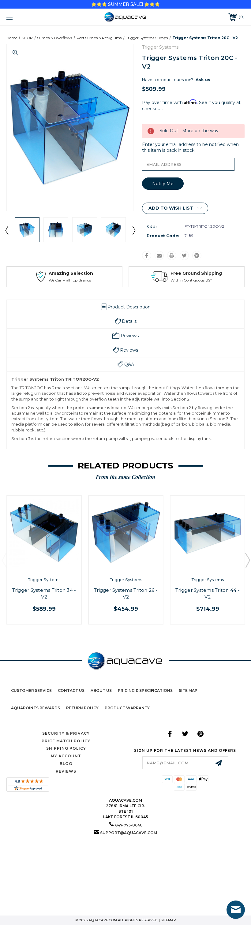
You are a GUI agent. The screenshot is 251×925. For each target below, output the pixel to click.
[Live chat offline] (236, 910)
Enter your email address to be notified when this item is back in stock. (190, 147)
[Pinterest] (196, 255)
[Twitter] (184, 255)
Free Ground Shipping (196, 273)
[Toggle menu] (30, 17)
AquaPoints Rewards (35, 708)
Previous (6, 230)
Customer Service (31, 690)
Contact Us (71, 690)
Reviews (66, 771)
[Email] (159, 255)
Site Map (188, 690)
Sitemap (168, 920)
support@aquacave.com (128, 832)
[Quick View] (37, 565)
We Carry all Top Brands (70, 280)
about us (101, 690)
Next (133, 230)
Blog (66, 763)
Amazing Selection (71, 273)
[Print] (171, 255)
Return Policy (82, 708)
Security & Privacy (66, 733)
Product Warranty (127, 708)
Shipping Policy (66, 748)
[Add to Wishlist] (50, 565)
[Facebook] (146, 255)
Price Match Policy (66, 741)
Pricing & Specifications (145, 690)
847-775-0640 (129, 825)
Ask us (203, 79)
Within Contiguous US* (191, 280)
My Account (66, 756)
